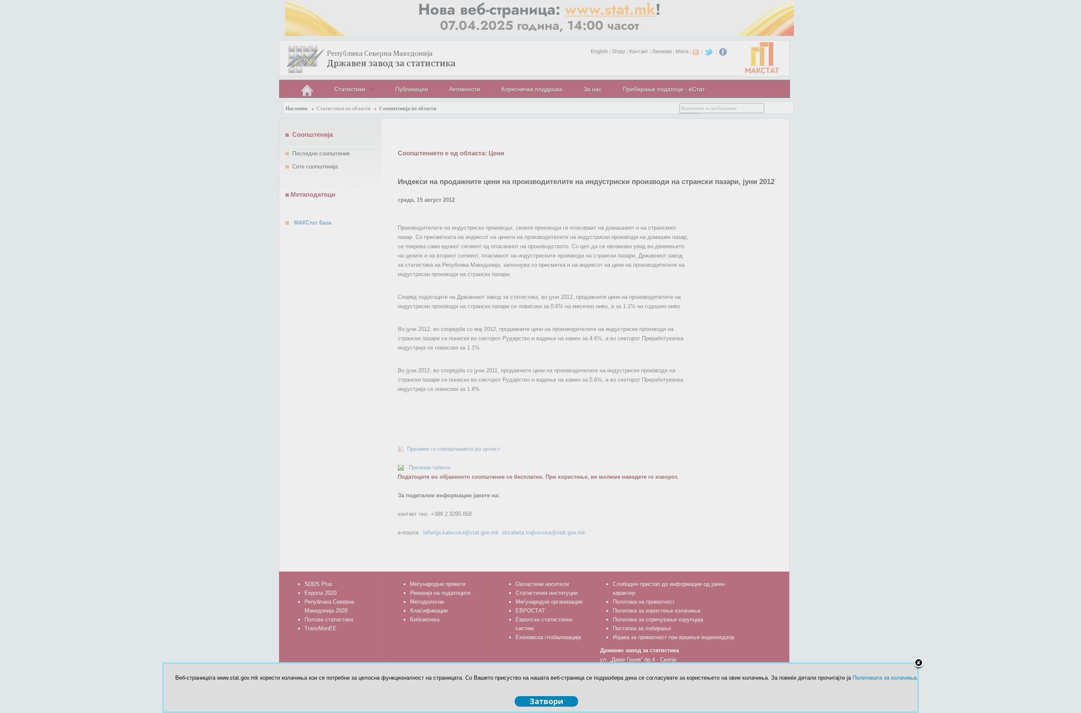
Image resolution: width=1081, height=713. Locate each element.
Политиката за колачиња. (885, 678)
